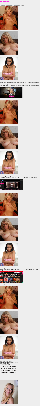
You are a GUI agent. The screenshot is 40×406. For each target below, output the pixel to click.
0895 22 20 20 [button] (1, 30)
